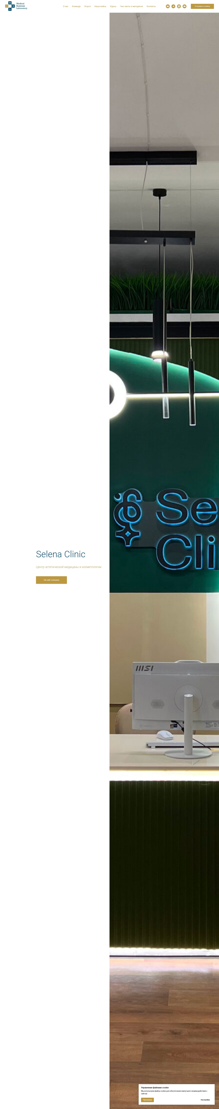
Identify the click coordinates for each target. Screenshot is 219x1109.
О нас (65, 6)
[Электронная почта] (168, 6)
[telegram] (173, 6)
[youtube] (184, 6)
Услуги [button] (87, 6)
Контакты (151, 6)
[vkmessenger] (179, 6)
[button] (202, 6)
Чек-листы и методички (131, 6)
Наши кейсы (100, 6)
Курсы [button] (113, 6)
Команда (76, 6)
